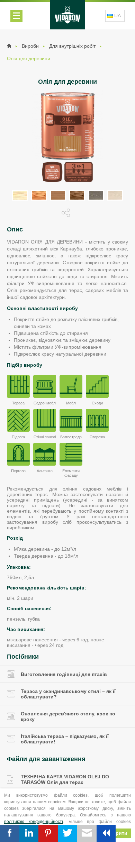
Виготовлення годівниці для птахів (64, 674)
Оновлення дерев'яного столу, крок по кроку (68, 716)
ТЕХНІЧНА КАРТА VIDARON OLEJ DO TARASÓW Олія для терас (65, 779)
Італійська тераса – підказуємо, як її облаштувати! (65, 738)
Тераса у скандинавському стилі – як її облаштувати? (68, 693)
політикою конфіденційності (33, 821)
